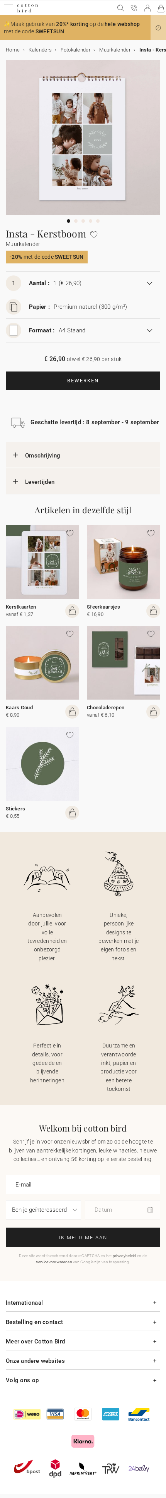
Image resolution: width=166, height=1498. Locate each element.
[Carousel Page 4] (90, 221)
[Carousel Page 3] (83, 221)
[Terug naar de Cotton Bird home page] (28, 11)
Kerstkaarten (21, 607)
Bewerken (83, 381)
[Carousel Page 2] (76, 221)
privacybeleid (124, 1256)
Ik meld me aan (83, 1237)
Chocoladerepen (105, 707)
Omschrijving (43, 455)
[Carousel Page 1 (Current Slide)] (68, 221)
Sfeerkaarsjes (103, 607)
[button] (158, 28)
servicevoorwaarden (54, 1262)
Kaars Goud (19, 707)
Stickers (15, 809)
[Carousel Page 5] (98, 221)
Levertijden (39, 481)
